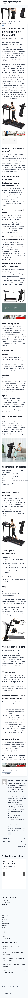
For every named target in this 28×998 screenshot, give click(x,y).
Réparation (5, 930)
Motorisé (11, 770)
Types (3, 936)
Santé (3, 932)
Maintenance (5, 923)
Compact (4, 909)
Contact (10, 986)
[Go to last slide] (4, 874)
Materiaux (4, 925)
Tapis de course (6, 773)
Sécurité (4, 934)
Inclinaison (4, 919)
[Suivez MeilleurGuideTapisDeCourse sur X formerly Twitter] (9, 833)
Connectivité (5, 911)
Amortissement (6, 902)
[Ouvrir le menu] (25, 3)
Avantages (4, 904)
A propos (15, 986)
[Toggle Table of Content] (14, 142)
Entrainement (5, 915)
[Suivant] (24, 874)
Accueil (4, 986)
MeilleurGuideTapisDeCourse (10, 38)
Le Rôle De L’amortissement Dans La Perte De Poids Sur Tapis (21, 842)
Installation (5, 921)
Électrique (5, 770)
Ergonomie (4, 917)
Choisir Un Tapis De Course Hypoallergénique (7, 842)
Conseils (4, 913)
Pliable (17, 770)
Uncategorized (6, 938)
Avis (3, 25)
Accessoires (5, 900)
